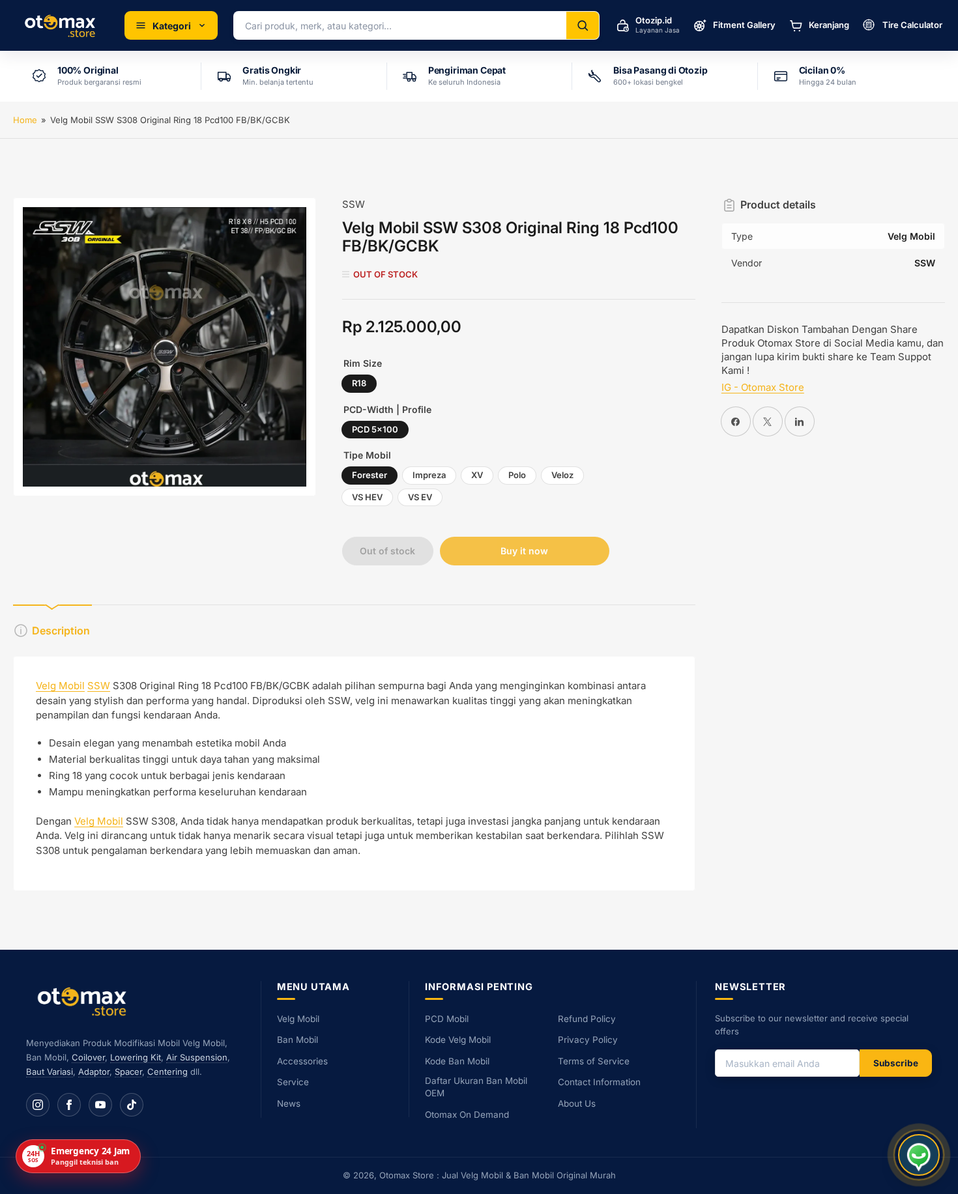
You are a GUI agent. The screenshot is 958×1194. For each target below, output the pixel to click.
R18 (359, 383)
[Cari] (582, 25)
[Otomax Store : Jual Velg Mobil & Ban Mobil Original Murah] (62, 25)
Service (293, 1082)
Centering (167, 1071)
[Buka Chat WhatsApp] (919, 1155)
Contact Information (599, 1082)
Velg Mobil (60, 685)
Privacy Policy (588, 1039)
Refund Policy (587, 1019)
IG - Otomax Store (762, 387)
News (288, 1103)
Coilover (88, 1057)
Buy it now (524, 550)
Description (61, 630)
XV (477, 475)
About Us (577, 1103)
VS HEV (367, 497)
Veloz (562, 475)
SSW (353, 204)
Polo (517, 475)
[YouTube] (100, 1104)
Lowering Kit (135, 1057)
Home (25, 120)
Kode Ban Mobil (457, 1061)
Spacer (128, 1071)
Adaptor (93, 1071)
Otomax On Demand (467, 1114)
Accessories (302, 1061)
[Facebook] (69, 1104)
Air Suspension (196, 1057)
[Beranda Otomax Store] (84, 1001)
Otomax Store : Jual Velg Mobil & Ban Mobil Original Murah (497, 1175)
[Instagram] (38, 1104)
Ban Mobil (297, 1039)
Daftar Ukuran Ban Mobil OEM (476, 1086)
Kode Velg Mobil (458, 1039)
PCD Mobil (447, 1019)
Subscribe (895, 1063)
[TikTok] (131, 1104)
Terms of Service (594, 1061)
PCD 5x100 (375, 429)
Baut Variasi (49, 1071)
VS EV (420, 497)
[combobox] (400, 25)
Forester (369, 475)
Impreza (429, 475)
